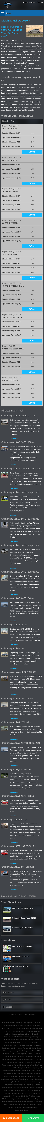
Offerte (32, 152)
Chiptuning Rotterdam (22, 1110)
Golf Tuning (14, 1079)
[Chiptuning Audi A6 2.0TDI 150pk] (4, 448)
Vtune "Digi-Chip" (32, 1065)
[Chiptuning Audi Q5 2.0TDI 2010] (4, 775)
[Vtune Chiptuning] (7, 5)
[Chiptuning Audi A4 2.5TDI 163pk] (4, 802)
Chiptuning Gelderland (32, 1057)
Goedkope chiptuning (9, 1048)
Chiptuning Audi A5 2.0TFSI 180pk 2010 (20, 743)
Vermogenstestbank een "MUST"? (16, 1042)
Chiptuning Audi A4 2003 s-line (16, 722)
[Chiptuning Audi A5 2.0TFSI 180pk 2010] (4, 749)
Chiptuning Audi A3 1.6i (12, 648)
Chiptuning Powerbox (16, 1057)
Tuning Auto (36, 1025)
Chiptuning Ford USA (28, 1096)
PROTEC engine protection (22, 1068)
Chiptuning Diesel (35, 1048)
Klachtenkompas (17, 1037)
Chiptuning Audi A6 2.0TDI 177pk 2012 (20, 519)
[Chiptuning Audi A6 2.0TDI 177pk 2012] (4, 524)
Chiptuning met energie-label (13, 1051)
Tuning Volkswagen (8, 1059)
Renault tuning (33, 1042)
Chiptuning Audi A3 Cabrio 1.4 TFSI (18, 415)
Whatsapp (34, 1118)
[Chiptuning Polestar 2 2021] (7, 929)
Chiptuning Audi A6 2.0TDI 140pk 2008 (20, 492)
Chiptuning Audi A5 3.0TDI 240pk (17, 598)
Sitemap (32, 2)
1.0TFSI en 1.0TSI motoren (12, 1031)
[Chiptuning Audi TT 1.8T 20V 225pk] (4, 852)
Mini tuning (16, 1096)
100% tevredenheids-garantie (18, 1104)
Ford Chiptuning (20, 1040)
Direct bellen (12, 1118)
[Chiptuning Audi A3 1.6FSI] (4, 630)
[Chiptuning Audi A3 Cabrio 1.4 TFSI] (4, 421)
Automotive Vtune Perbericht (18, 1073)
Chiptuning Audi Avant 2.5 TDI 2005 (18, 672)
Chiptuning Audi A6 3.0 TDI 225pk (17, 867)
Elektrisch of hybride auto (22, 946)
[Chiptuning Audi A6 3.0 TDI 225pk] (4, 873)
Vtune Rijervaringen (11, 902)
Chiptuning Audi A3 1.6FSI (14, 624)
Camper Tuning (23, 1048)
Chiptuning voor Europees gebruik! (13, 1045)
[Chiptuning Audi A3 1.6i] (4, 654)
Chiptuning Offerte (30, 1051)
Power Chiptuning (8, 1023)
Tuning (5, 1057)
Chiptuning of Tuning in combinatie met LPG (26, 1028)
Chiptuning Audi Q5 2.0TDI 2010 (17, 769)
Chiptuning (6, 1025)
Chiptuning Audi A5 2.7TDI (14, 819)
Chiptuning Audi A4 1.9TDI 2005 (17, 698)
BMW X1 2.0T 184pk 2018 (22, 908)
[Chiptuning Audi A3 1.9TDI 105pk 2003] (4, 577)
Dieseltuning (15, 1071)
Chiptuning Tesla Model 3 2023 (24, 918)
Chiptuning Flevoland (27, 1099)
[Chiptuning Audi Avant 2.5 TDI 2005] (4, 678)
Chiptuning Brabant (23, 1076)
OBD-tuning (9, 1107)
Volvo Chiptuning (20, 1065)
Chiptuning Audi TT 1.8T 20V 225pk (18, 846)
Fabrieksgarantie (7, 1065)
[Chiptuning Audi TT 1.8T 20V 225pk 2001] (4, 474)
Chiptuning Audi (8, 1040)
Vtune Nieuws (8, 940)
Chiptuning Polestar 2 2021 (22, 928)
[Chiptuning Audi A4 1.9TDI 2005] (4, 704)
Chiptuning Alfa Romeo (33, 1023)
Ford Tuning (6, 1028)
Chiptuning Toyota (10, 1082)
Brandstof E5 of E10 (20, 966)
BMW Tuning (17, 1085)
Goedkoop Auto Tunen (33, 1045)
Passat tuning (23, 1079)
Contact (40, 2)
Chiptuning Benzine (16, 1093)
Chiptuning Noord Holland (24, 1059)
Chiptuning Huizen (19, 1090)
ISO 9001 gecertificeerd (32, 1093)
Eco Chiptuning (28, 1085)
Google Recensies (35, 1079)
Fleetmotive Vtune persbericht (21, 1025)
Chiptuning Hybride (33, 1040)
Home (25, 2)
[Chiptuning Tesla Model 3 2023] (7, 919)
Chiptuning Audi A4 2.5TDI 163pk (17, 796)
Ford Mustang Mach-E (21, 956)
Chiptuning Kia (20, 1023)
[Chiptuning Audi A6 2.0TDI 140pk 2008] (4, 498)
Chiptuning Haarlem (24, 1082)
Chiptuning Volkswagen (32, 1037)
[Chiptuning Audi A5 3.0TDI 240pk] (4, 604)
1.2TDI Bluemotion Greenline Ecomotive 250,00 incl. (21, 1062)
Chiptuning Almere (26, 1054)
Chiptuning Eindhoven (25, 1102)
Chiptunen (38, 1059)
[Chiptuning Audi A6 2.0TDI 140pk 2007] (4, 551)
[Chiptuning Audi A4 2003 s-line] (4, 728)
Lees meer (14, 438)
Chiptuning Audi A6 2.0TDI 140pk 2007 (20, 545)
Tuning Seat (15, 1054)
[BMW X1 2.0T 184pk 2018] (7, 909)
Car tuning (37, 1054)
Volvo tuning (7, 1096)
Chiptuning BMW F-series (22, 1107)
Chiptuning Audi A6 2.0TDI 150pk (17, 442)
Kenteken (35, 1107)
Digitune (38, 1099)
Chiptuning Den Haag (28, 1071)
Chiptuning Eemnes (27, 1088)
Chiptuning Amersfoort (9, 1102)
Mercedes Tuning (35, 1104)
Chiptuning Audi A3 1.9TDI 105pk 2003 (20, 572)
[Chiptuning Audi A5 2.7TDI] (4, 825)
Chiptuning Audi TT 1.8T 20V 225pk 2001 (21, 468)
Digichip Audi (12, 896)
